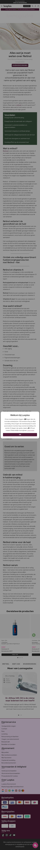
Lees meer (30, 430)
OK (20, 434)
